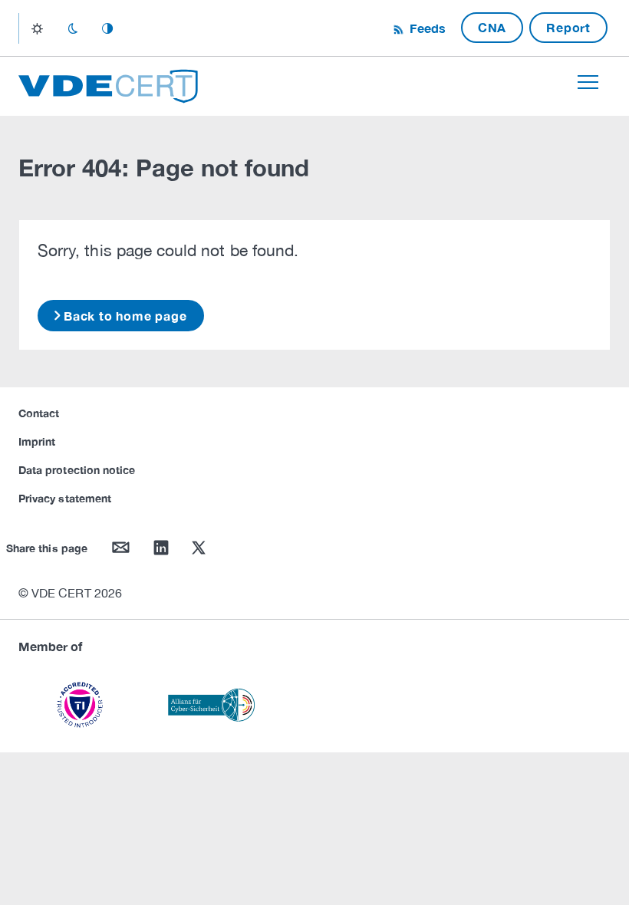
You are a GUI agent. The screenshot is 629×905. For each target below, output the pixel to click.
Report (568, 27)
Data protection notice (76, 469)
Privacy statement (64, 498)
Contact (38, 413)
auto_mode (107, 28)
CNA (492, 27)
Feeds (426, 28)
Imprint (36, 441)
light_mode (37, 28)
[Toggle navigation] (588, 82)
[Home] (108, 84)
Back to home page (125, 315)
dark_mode (72, 28)
